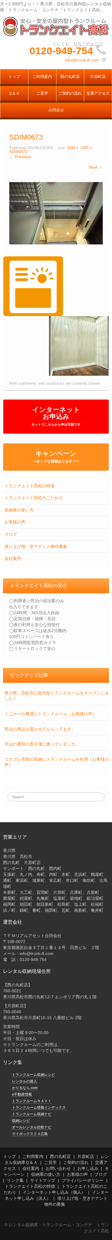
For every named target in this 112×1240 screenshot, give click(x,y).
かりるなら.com (25, 1088)
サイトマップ (42, 1180)
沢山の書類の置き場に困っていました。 (42, 744)
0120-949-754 (61, 50)
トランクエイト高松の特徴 (29, 485)
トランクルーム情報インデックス (39, 1107)
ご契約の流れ (70, 93)
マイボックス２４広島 (30, 1134)
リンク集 (15, 1180)
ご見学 (42, 93)
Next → (96, 167)
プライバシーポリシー (83, 1180)
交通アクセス (98, 93)
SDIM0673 (18, 152)
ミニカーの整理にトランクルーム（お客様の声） (50, 713)
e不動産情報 (22, 1094)
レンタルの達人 (24, 1081)
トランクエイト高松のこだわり (33, 497)
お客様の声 (14, 522)
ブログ (10, 534)
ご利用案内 (42, 77)
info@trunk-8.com (82, 60)
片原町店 (98, 77)
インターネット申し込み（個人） (54, 1192)
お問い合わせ (58, 1168)
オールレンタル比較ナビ (31, 1127)
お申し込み (87, 1168)
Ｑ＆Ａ (14, 93)
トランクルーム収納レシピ (33, 1075)
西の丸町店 (70, 77)
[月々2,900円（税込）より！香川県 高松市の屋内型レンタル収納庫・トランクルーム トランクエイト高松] (56, 26)
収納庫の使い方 (19, 510)
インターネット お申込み (56, 416)
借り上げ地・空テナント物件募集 (35, 546)
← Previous (20, 156)
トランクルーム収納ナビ (31, 1114)
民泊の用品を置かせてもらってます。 (40, 729)
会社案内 (12, 558)
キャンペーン (56, 456)
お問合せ (56, 110)
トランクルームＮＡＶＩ (31, 1101)
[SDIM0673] (56, 212)
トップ (14, 77)
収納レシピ (21, 1121)
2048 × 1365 (77, 148)
